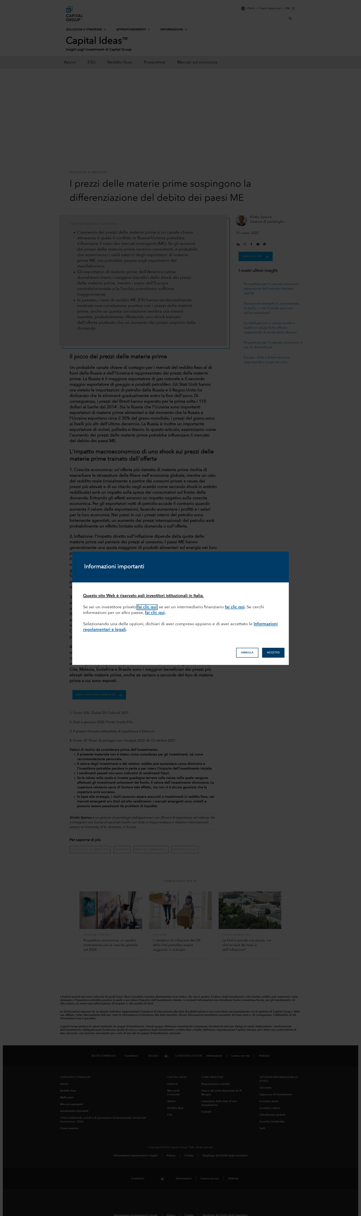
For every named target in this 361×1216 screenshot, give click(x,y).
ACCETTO (273, 652)
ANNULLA (247, 652)
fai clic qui (147, 607)
